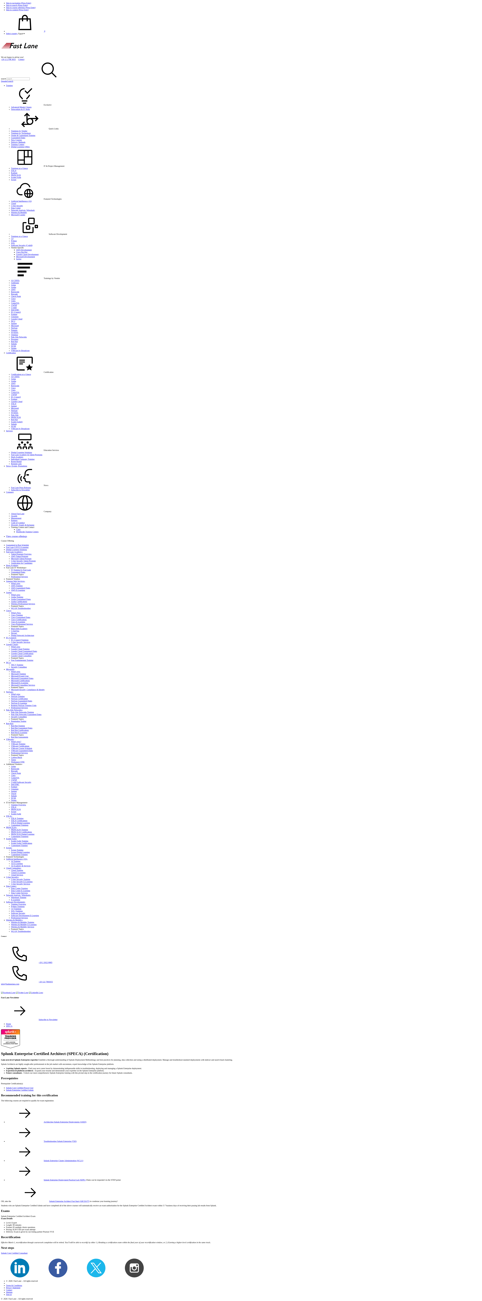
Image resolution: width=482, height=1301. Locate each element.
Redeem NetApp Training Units (23, 705)
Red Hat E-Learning (19, 733)
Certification (11, 353)
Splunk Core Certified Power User (19, 1088)
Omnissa (14, 335)
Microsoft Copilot (18, 215)
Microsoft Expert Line (20, 676)
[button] (21, 34)
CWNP (14, 305)
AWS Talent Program (19, 556)
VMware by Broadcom (20, 351)
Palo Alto (14, 415)
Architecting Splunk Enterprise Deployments (65, 1122)
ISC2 (13, 321)
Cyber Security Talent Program (23, 561)
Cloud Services (17, 875)
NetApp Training (18, 696)
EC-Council (16, 312)
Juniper (14, 323)
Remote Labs (16, 464)
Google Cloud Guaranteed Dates (24, 651)
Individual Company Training (23, 459)
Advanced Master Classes (21, 107)
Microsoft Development (25, 257)
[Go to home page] (20, 55)
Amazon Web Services (15, 581)
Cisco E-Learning (18, 622)
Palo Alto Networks (19, 337)
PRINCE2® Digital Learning (22, 834)
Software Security (18, 913)
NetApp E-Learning (19, 703)
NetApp (14, 328)
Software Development (15, 902)
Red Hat (14, 341)
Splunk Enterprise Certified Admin (20, 1090)
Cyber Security (17, 206)
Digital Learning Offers (20, 147)
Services (9, 431)
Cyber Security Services (20, 642)
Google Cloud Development (27, 254)
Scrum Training (17, 850)
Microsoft (15, 326)
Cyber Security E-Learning (22, 882)
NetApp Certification (19, 699)
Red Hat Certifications (20, 730)
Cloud (13, 203)
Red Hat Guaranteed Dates (21, 728)
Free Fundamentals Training (22, 660)
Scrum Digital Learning (20, 852)
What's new (15, 583)
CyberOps (15, 631)
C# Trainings (16, 909)
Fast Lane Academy (14, 552)
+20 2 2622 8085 (45, 962)
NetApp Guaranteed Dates (21, 701)
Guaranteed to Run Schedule (17, 545)
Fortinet (14, 314)
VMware (10, 739)
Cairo (18, 529)
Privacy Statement (13, 1288)
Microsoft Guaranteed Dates (22, 678)
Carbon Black (16, 757)
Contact (21, 59)
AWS (13, 290)
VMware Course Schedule (21, 748)
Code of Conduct (18, 523)
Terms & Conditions (14, 1285)
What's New (16, 613)
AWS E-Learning (18, 590)
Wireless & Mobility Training (22, 922)
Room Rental (16, 461)
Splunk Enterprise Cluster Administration (63, 1161)
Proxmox (14, 339)
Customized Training (19, 845)
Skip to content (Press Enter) (17, 10)
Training (9, 85)
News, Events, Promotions (16, 466)
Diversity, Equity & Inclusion (22, 525)
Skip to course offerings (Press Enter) (21, 8)
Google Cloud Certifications (22, 653)
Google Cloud (16, 319)
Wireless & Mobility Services (22, 927)
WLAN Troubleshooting (21, 608)
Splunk (14, 344)
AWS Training (17, 586)
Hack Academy (17, 457)
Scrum (13, 180)
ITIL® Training (17, 818)
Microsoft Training (18, 674)
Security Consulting (19, 667)
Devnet (14, 633)
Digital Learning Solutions (21, 452)
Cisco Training (17, 615)
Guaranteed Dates (18, 138)
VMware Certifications (20, 746)
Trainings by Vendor (19, 131)
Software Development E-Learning (25, 915)
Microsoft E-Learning (19, 683)
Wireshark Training (18, 897)
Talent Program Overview (21, 554)
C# (12, 239)
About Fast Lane (17, 514)
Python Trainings (18, 906)
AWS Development (24, 250)
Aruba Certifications (19, 601)
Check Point (16, 296)
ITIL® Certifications (19, 821)
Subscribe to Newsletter (20, 490)
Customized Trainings (19, 825)
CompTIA (15, 303)
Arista (13, 285)
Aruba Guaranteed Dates (21, 599)
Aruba (13, 287)
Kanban (14, 173)
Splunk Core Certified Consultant (14, 1253)
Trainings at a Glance (19, 168)
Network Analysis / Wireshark (23, 210)
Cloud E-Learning (18, 873)
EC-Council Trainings (19, 640)
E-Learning (15, 900)
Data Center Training (19, 888)
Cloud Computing (13, 868)
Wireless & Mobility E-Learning (24, 925)
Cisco (13, 299)
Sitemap (9, 1292)
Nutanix (14, 330)
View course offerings (16, 536)
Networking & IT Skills (20, 109)
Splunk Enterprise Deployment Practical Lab (65, 1180)
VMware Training (18, 744)
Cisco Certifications (19, 620)
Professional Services (19, 577)
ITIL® (13, 171)
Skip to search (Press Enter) (17, 5)
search (3, 79)
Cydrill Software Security (21, 782)
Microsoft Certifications (20, 681)
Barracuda (15, 292)
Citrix (13, 301)
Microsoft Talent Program (21, 559)
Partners (14, 520)
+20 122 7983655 (46, 982)
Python (14, 241)
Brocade (14, 294)
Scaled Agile (16, 177)
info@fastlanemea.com (10, 984)
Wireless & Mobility (19, 212)
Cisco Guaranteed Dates (20, 617)
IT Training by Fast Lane (21, 570)
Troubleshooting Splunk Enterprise (60, 1141)
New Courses (16, 140)
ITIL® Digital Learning (20, 823)
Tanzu (13, 760)
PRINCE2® (16, 175)
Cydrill (14, 308)
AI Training (15, 861)
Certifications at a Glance (21, 374)
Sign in (9, 1294)
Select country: (12, 34)
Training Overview (18, 805)
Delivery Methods (18, 142)
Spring (18, 259)
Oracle (13, 793)
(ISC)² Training (17, 665)
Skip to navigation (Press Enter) (18, 3)
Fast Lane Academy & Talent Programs (26, 455)
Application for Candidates (21, 563)
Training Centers (17, 144)
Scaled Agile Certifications (21, 843)
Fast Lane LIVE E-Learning (17, 547)
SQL (13, 243)
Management (16, 518)
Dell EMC (15, 310)
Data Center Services (19, 893)
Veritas (13, 348)
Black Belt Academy (19, 629)
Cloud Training (17, 870)
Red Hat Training (18, 726)
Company (10, 492)
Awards (14, 516)
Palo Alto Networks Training (22, 712)
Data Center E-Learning (20, 891)
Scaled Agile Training (19, 841)
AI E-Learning (17, 864)
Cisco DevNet (21, 252)
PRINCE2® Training (19, 830)
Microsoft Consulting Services (23, 685)
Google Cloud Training (20, 649)
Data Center (16, 208)
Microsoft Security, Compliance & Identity (28, 690)
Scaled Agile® (17, 422)
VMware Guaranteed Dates (22, 751)
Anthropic (15, 283)
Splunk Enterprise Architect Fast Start (69, 1201)
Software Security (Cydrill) (22, 245)
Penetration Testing (18, 721)
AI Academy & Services (20, 866)
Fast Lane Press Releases (21, 488)
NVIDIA (14, 332)
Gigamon (14, 317)
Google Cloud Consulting (21, 656)
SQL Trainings (17, 911)
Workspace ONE (18, 762)
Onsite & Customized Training (23, 135)
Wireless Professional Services (23, 604)
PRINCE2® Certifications (21, 832)
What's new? (16, 742)
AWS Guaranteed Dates (20, 588)
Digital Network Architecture (22, 635)
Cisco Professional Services (22, 624)
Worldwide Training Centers (27, 532)
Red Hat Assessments (19, 737)
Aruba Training (17, 597)
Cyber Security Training (20, 879)
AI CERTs (15, 280)
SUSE (13, 346)
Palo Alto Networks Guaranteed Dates (26, 714)
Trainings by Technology (21, 133)
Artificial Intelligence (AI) (21, 201)
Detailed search (7, 81)
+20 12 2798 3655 (8, 59)
